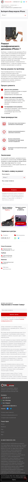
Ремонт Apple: (5, 421)
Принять (14, 479)
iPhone (2, 424)
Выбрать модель (20, 223)
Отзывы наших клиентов (7, 412)
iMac (2, 434)
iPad (2, 429)
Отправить (14, 189)
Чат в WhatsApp (7, 400)
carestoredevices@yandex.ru (10, 405)
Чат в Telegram (6, 403)
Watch (2, 432)
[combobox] (14, 15)
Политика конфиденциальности (9, 415)
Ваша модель (6, 174)
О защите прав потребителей (8, 417)
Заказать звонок (14, 314)
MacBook (3, 426)
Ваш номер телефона (8, 181)
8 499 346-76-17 (16, 1)
